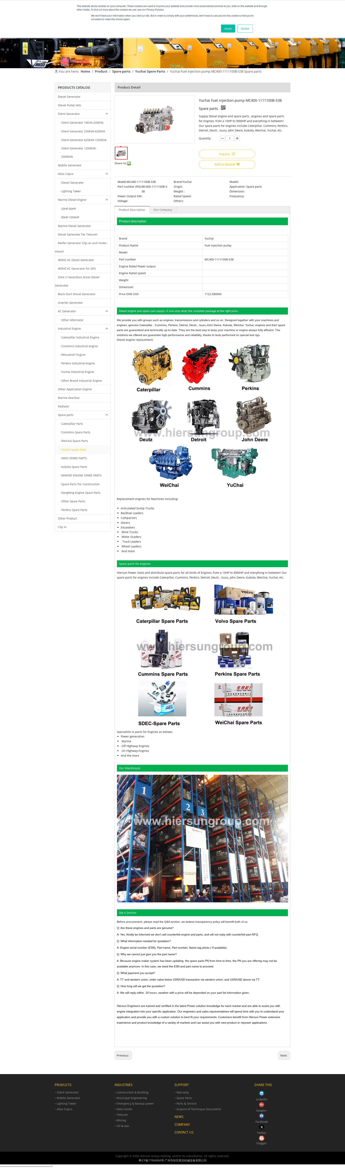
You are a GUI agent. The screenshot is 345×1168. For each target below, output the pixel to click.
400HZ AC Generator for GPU (77, 268)
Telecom (122, 1115)
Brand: (178, 182)
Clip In (62, 527)
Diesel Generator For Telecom (77, 234)
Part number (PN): (130, 186)
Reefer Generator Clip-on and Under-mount (81, 247)
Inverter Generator (70, 303)
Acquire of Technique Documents (198, 1109)
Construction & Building (133, 1092)
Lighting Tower (66, 1103)
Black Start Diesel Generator (76, 294)
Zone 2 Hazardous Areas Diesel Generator (77, 281)
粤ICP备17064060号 (151, 1160)
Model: (122, 182)
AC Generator (67, 311)
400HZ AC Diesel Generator (76, 260)
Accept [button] (228, 28)
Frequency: (237, 196)
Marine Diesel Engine (72, 200)
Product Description (132, 210)
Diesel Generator (69, 97)
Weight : (179, 191)
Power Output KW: (130, 196)
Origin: (178, 186)
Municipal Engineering (132, 1098)
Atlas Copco (65, 174)
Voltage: (123, 201)
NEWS (178, 1117)
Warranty (182, 1092)
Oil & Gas (123, 1126)
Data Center (125, 1109)
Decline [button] (245, 28)
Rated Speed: (182, 196)
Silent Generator (69, 114)
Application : (238, 186)
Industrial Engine (69, 328)
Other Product (67, 518)
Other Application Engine (75, 389)
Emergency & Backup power (135, 1103)
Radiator (63, 406)
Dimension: (237, 191)
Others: (179, 201)
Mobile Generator (69, 165)
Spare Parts (184, 1098)
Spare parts (65, 415)
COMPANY (182, 1124)
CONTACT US (183, 1132)
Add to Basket (224, 164)
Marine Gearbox (68, 398)
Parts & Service (186, 1103)
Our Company (163, 210)
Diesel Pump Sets (69, 105)
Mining (121, 1120)
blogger (262, 1143)
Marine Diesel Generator (74, 226)
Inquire (224, 154)
